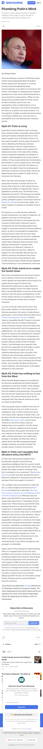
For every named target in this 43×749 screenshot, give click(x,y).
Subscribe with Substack (23, 715)
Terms (31, 733)
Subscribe (31, 3)
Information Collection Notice (25, 721)
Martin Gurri (14, 666)
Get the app (31, 740)
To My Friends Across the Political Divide (16, 658)
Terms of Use (31, 719)
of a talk (27, 586)
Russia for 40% (8, 202)
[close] (37, 677)
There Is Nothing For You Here (15, 317)
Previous (8, 644)
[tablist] (7, 652)
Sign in (39, 3)
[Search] (39, 652)
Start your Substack (16, 740)
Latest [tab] (9, 652)
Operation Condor (17, 420)
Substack (12, 745)
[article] (21, 663)
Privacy (25, 733)
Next (36, 644)
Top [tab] (4, 652)
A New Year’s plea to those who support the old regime (17, 663)
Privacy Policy (21, 723)
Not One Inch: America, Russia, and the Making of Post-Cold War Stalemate (21, 493)
